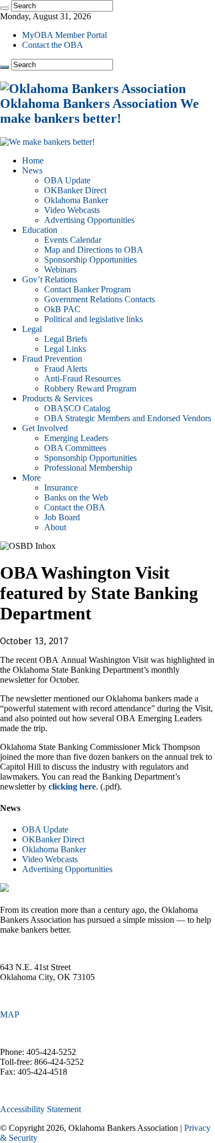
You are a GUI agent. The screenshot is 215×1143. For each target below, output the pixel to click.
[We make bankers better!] (47, 141)
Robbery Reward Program (90, 388)
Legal (32, 329)
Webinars (60, 269)
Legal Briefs (65, 339)
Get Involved (45, 428)
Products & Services (57, 398)
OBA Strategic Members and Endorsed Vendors (127, 418)
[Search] (4, 8)
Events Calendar (72, 239)
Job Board (62, 517)
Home (33, 160)
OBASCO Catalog (77, 408)
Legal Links (65, 348)
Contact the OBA (52, 45)
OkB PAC (62, 309)
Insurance (61, 487)
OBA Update (67, 180)
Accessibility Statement (40, 1109)
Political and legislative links (93, 319)
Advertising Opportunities (89, 220)
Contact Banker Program (87, 289)
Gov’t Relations (49, 279)
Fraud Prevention (52, 358)
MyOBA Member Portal (64, 35)
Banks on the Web (76, 497)
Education (39, 230)
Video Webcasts (72, 210)
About (55, 527)
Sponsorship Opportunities (90, 259)
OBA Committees (75, 448)
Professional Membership (88, 467)
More (31, 477)
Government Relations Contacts (99, 299)
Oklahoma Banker (76, 200)
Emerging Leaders (76, 438)
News (32, 170)
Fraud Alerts (65, 368)
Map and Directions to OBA (93, 249)
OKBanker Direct (75, 190)
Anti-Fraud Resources (82, 378)
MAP (9, 1014)
